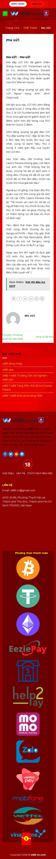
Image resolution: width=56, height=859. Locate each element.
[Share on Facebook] (19, 298)
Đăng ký (37, 4)
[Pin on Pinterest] (36, 298)
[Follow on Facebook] (5, 454)
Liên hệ (20, 473)
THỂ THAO (30, 27)
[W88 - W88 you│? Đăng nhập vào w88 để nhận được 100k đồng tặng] (30, 13)
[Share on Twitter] (25, 298)
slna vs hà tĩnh (45, 336)
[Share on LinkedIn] (42, 298)
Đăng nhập (18, 4)
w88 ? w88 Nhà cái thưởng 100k (22, 395)
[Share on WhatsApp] (13, 298)
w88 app (7, 369)
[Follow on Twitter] (10, 454)
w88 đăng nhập (12, 363)
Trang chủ (12, 27)
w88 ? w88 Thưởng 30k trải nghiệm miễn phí (24, 377)
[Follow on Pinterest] (16, 454)
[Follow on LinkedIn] (22, 454)
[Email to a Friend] (30, 298)
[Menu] (5, 13)
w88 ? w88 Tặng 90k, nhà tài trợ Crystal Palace (27, 387)
